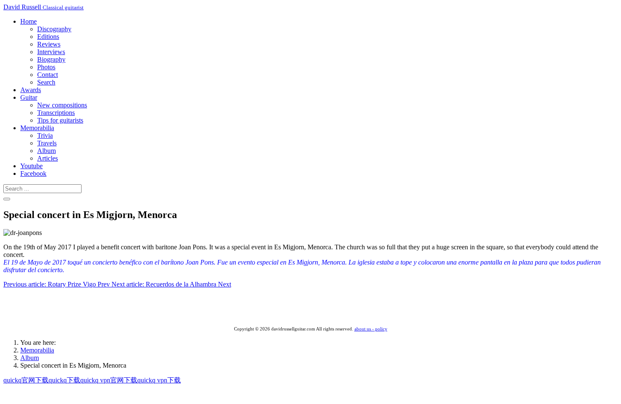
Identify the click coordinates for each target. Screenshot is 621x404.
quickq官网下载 (26, 380)
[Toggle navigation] (6, 199)
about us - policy (370, 329)
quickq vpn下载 (159, 380)
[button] (28, 21)
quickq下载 (64, 380)
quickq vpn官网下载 (108, 380)
